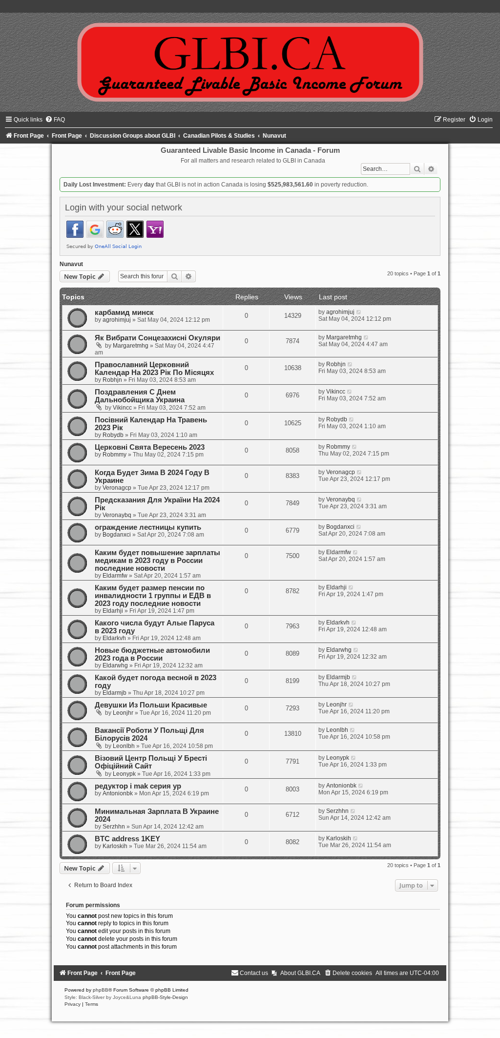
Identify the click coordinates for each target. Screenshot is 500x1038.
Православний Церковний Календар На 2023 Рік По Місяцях (154, 368)
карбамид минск (124, 312)
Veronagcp (117, 487)
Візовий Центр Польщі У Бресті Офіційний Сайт (151, 762)
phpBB (100, 990)
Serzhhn (114, 826)
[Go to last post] (359, 312)
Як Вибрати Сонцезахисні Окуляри (157, 338)
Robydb (113, 435)
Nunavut (71, 264)
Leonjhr (123, 712)
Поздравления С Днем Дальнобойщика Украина (140, 396)
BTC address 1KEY (127, 839)
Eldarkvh (114, 638)
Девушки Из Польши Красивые (151, 705)
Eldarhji (113, 610)
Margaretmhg (130, 345)
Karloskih (115, 846)
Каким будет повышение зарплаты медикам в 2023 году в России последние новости (157, 560)
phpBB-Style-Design (165, 997)
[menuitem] (55, 119)
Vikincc (122, 407)
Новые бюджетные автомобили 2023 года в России (152, 654)
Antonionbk (118, 793)
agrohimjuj (117, 319)
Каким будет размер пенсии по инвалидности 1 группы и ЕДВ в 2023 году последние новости (153, 595)
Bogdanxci (117, 534)
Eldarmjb (114, 692)
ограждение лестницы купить (148, 527)
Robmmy (114, 454)
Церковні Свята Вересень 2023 (150, 447)
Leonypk (124, 773)
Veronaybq (117, 515)
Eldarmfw (115, 575)
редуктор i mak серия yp (138, 786)
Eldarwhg (115, 665)
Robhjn (112, 379)
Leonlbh (124, 746)
